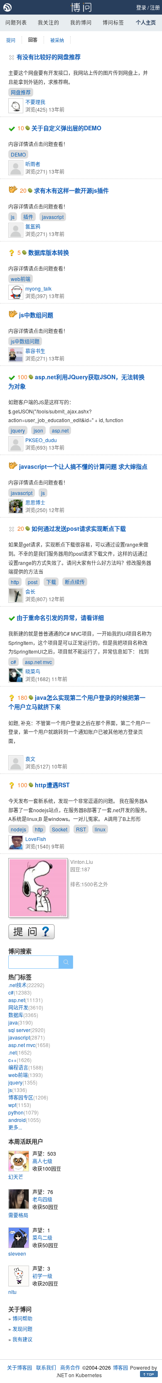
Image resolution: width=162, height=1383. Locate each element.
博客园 (120, 1367)
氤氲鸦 (32, 226)
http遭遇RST (52, 785)
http (15, 581)
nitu (12, 1291)
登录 (141, 7)
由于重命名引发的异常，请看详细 (60, 617)
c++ (20, 1059)
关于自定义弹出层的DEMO (66, 128)
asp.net (60, 430)
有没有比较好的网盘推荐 (49, 56)
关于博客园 (19, 1367)
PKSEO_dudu (41, 439)
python (23, 1112)
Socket (59, 829)
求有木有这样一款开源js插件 (71, 190)
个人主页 (146, 22)
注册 (155, 7)
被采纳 (57, 40)
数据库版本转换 (48, 252)
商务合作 (70, 1367)
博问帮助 (22, 1318)
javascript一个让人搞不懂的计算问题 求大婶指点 (83, 466)
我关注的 (48, 22)
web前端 (20, 278)
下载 (51, 581)
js (13, 216)
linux (100, 829)
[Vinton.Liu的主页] (39, 889)
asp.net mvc (38, 661)
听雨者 (32, 163)
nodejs (18, 829)
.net (20, 1052)
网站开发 (25, 1007)
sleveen (17, 1253)
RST (81, 829)
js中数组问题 (36, 315)
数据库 (23, 1014)
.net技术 (26, 984)
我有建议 (22, 1339)
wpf (19, 1104)
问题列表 (16, 22)
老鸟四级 (42, 1199)
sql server (26, 1029)
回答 (32, 40)
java (20, 1022)
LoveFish (35, 838)
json (38, 430)
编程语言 (25, 1067)
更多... (15, 1127)
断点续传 (75, 581)
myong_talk (38, 288)
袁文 (30, 758)
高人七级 (42, 1160)
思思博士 (35, 502)
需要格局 (18, 1215)
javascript (53, 216)
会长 (30, 591)
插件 (28, 216)
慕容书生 (35, 350)
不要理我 (35, 101)
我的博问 (81, 22)
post (32, 581)
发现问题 (22, 1328)
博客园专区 (28, 1097)
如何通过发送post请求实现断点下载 (79, 528)
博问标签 (113, 22)
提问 (10, 40)
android (24, 1119)
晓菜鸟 (32, 671)
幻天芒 (15, 1176)
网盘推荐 (21, 92)
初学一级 (42, 1275)
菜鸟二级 (42, 1237)
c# (13, 661)
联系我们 (46, 1367)
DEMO (18, 154)
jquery (18, 430)
